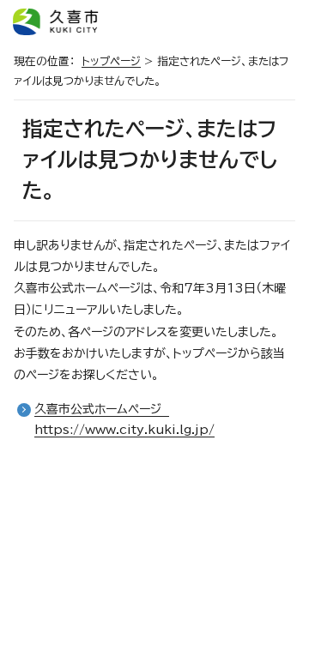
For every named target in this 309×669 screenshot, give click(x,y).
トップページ (111, 61)
